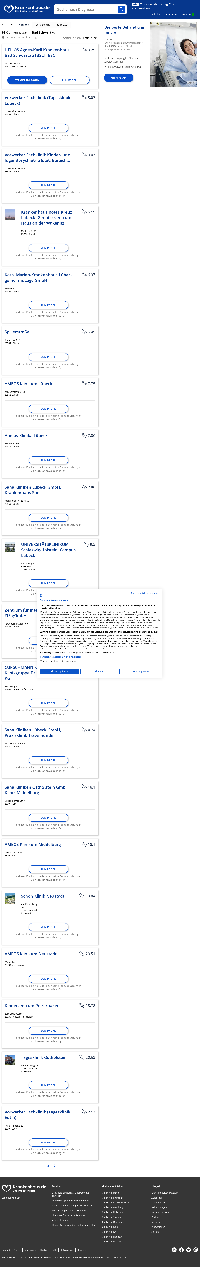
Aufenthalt (156, 1197)
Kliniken (156, 14)
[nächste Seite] (54, 1165)
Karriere (82, 1249)
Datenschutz (67, 1249)
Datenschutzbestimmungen (145, 592)
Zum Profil (69, 80)
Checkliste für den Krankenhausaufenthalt (74, 1224)
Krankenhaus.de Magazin (164, 1192)
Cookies (44, 1249)
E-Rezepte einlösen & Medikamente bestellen (70, 1194)
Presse (17, 1249)
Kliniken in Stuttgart (112, 1217)
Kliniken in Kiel (109, 1231)
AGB (54, 1249)
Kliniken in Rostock (111, 1241)
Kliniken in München (112, 1197)
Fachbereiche (42, 24)
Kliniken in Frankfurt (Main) (116, 1202)
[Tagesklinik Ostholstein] (10, 1060)
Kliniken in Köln (110, 1226)
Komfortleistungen (61, 1220)
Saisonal (155, 1231)
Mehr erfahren (118, 77)
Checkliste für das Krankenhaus (68, 1215)
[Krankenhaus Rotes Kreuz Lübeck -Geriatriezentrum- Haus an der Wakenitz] (10, 214)
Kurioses (155, 1217)
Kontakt (187, 14)
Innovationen (158, 1226)
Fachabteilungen (160, 1212)
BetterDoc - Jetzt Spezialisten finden (70, 1200)
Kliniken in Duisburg (112, 1212)
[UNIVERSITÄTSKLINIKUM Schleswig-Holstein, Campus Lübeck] (10, 547)
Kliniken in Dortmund (113, 1222)
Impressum (30, 1249)
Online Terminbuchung (23, 37)
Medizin (155, 1222)
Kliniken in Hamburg (112, 1207)
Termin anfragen (27, 80)
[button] (89, 38)
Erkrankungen (158, 1202)
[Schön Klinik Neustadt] (10, 898)
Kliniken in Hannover (112, 1236)
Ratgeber (171, 14)
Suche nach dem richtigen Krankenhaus (73, 1205)
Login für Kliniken (11, 1197)
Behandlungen (159, 1207)
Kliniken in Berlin (111, 1192)
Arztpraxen (62, 24)
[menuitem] (157, 14)
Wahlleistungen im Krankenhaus (69, 1210)
